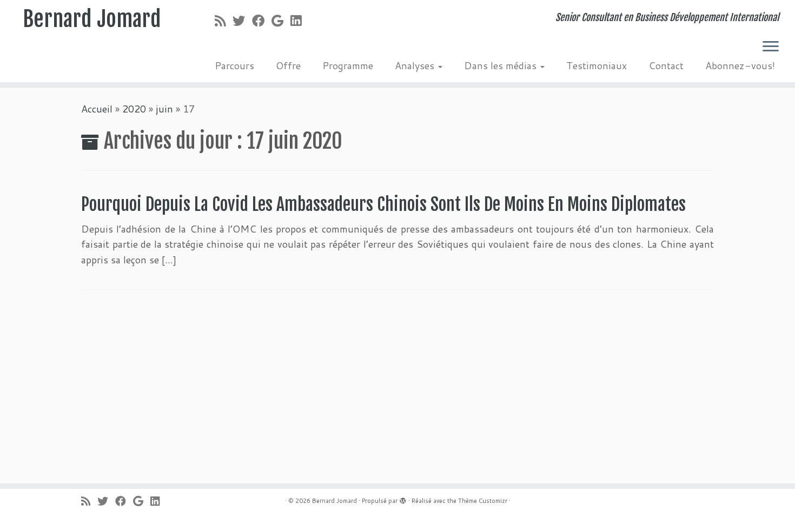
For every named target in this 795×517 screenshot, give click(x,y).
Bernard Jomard (92, 19)
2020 (134, 109)
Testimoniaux (596, 65)
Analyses (416, 65)
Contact (666, 65)
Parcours (234, 65)
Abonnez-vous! (740, 65)
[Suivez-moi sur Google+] (280, 20)
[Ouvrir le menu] (771, 47)
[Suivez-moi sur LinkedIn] (299, 20)
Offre (288, 65)
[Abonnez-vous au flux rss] (224, 20)
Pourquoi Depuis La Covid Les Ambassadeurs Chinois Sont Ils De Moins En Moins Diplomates (383, 204)
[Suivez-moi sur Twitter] (242, 20)
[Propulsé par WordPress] (403, 498)
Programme (347, 65)
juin (164, 109)
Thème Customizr (482, 500)
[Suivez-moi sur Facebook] (261, 20)
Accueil (96, 109)
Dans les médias (501, 65)
